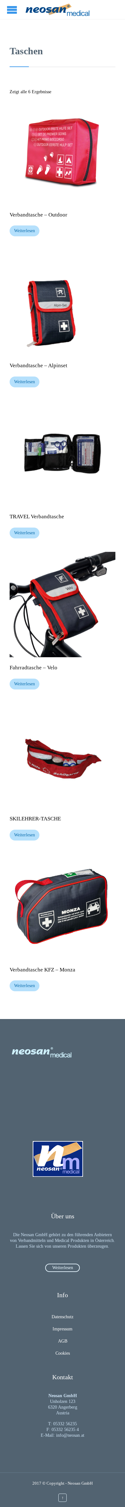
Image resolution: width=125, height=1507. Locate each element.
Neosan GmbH (80, 1483)
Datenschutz (62, 1316)
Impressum (62, 1329)
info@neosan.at (70, 1435)
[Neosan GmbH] (57, 9)
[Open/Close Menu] (13, 10)
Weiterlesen (24, 230)
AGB (62, 1341)
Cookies (62, 1353)
